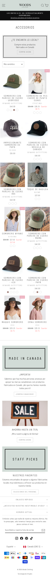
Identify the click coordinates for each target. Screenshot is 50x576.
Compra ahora (25, 440)
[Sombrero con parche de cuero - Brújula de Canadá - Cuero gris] (40, 159)
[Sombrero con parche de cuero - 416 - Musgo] (11, 292)
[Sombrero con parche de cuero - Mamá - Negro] (37, 248)
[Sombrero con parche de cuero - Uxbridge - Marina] (17, 110)
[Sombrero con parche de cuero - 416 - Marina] (17, 292)
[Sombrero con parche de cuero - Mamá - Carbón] (40, 248)
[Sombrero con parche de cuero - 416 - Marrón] (8, 292)
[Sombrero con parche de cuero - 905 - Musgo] (10, 203)
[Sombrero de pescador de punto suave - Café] (37, 113)
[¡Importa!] (25, 358)
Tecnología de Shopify (25, 574)
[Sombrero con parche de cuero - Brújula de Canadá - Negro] (37, 159)
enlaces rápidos (24, 500)
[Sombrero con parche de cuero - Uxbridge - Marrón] (14, 110)
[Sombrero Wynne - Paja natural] (11, 246)
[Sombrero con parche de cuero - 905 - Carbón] (16, 203)
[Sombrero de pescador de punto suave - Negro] (40, 113)
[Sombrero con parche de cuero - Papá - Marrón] (37, 292)
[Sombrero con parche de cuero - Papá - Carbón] (40, 292)
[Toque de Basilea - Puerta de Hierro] (39, 199)
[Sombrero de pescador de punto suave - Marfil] (34, 113)
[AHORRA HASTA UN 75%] (25, 413)
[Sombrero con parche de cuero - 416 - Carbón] (14, 292)
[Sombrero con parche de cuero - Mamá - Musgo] (34, 248)
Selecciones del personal (25, 492)
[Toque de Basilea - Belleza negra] (36, 199)
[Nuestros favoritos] (25, 459)
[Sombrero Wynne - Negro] (14, 246)
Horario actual (24, 512)
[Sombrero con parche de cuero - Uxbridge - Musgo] (8, 110)
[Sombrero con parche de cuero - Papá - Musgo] (34, 292)
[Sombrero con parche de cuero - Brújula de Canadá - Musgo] (34, 159)
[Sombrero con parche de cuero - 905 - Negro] (13, 203)
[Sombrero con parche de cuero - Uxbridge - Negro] (11, 110)
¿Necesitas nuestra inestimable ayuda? (24, 506)
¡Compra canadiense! (25, 394)
